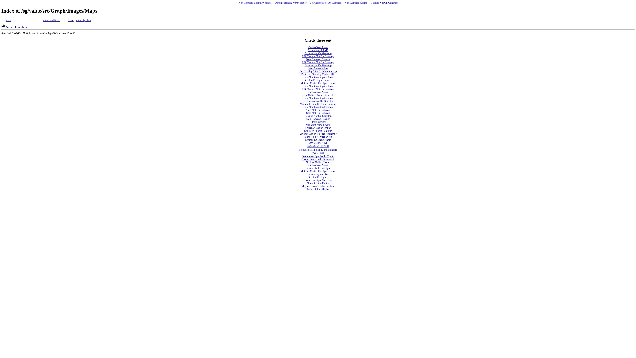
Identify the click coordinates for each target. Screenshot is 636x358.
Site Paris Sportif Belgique (318, 130)
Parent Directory (16, 27)
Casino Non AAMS (318, 50)
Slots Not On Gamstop (318, 110)
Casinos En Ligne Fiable (318, 139)
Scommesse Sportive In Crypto (318, 156)
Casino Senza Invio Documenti (318, 159)
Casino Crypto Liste (318, 174)
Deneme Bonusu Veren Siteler (290, 2)
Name (8, 20)
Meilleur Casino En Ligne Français (318, 104)
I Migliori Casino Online (318, 127)
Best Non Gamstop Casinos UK (318, 74)
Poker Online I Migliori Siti (318, 136)
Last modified (51, 20)
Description (83, 20)
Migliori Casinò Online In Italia (318, 186)
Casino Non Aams (318, 47)
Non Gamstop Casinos (318, 59)
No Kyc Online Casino (318, 162)
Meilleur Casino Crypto (318, 124)
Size (71, 20)
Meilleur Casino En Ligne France (318, 83)
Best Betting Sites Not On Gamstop (318, 71)
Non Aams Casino (318, 68)
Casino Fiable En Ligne (318, 168)
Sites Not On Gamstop (318, 113)
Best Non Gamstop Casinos (318, 77)
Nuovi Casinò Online (318, 183)
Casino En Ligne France (318, 80)
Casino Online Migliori (318, 189)
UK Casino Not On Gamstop (318, 101)
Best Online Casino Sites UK (318, 95)
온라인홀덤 (318, 152)
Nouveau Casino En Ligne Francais (318, 149)
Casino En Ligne (318, 177)
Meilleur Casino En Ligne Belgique (318, 133)
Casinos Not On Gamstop (384, 2)
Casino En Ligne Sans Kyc (318, 180)
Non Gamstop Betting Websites (254, 2)
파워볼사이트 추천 (318, 146)
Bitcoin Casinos (318, 121)
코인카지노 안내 (318, 143)
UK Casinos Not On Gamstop (325, 2)
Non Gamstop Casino (356, 2)
